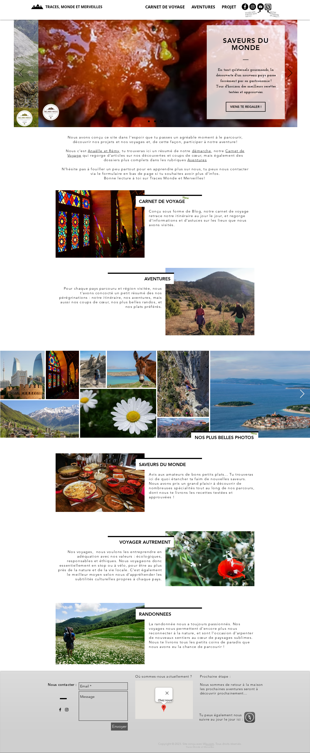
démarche (201, 151)
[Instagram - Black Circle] (252, 6)
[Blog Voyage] (149, 121)
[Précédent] (21, 73)
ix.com (210, 744)
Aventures (197, 160)
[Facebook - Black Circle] (245, 6)
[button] (228, 7)
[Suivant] (290, 73)
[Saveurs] (161, 121)
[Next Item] (302, 394)
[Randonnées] (155, 121)
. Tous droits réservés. (228, 744)
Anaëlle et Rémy (103, 151)
